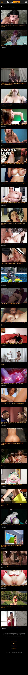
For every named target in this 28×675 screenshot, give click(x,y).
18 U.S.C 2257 (14, 641)
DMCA (14, 643)
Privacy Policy (14, 645)
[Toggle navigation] (2, 2)
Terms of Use (14, 648)
